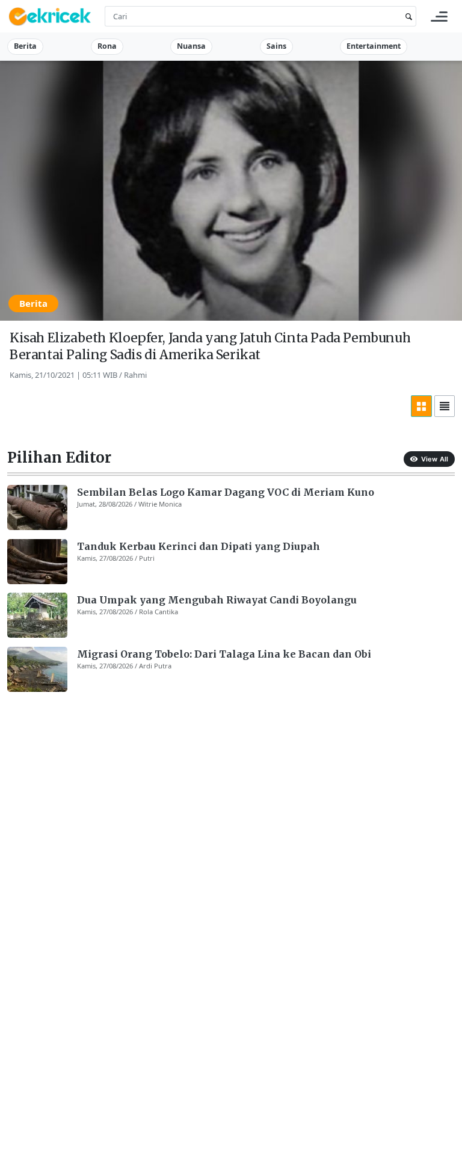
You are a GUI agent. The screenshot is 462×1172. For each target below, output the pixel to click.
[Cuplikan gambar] (37, 507)
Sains (276, 46)
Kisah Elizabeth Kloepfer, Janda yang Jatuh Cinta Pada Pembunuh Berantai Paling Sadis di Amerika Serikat (210, 346)
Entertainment (373, 46)
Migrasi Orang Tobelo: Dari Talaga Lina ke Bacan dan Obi (224, 654)
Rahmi (135, 374)
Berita (25, 46)
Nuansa (191, 46)
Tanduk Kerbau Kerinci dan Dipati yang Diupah (198, 546)
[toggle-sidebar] (439, 16)
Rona (107, 46)
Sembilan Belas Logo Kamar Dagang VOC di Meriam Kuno (225, 492)
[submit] (407, 16)
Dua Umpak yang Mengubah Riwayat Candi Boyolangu (217, 600)
